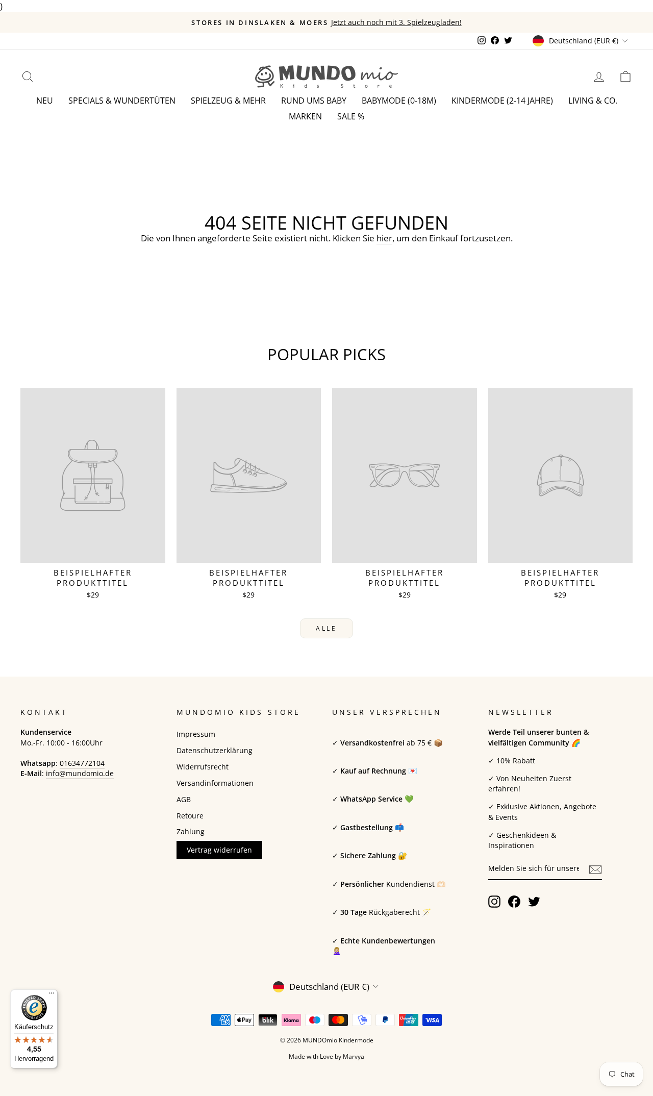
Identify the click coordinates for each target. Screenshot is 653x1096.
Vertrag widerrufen (219, 850)
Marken (305, 116)
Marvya (353, 1056)
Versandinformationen (215, 783)
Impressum (196, 734)
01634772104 (82, 763)
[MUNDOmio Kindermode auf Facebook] (514, 901)
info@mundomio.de (80, 773)
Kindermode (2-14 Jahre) (502, 100)
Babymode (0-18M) (399, 100)
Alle (326, 628)
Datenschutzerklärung (215, 750)
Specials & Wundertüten (121, 100)
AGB (184, 799)
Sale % (350, 116)
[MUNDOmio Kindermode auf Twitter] (534, 901)
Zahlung (191, 831)
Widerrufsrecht (203, 766)
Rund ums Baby (313, 100)
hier (384, 238)
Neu (44, 100)
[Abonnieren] (595, 869)
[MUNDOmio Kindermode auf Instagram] (494, 901)
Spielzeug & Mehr (228, 100)
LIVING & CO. (592, 100)
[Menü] (51, 995)
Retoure (190, 815)
